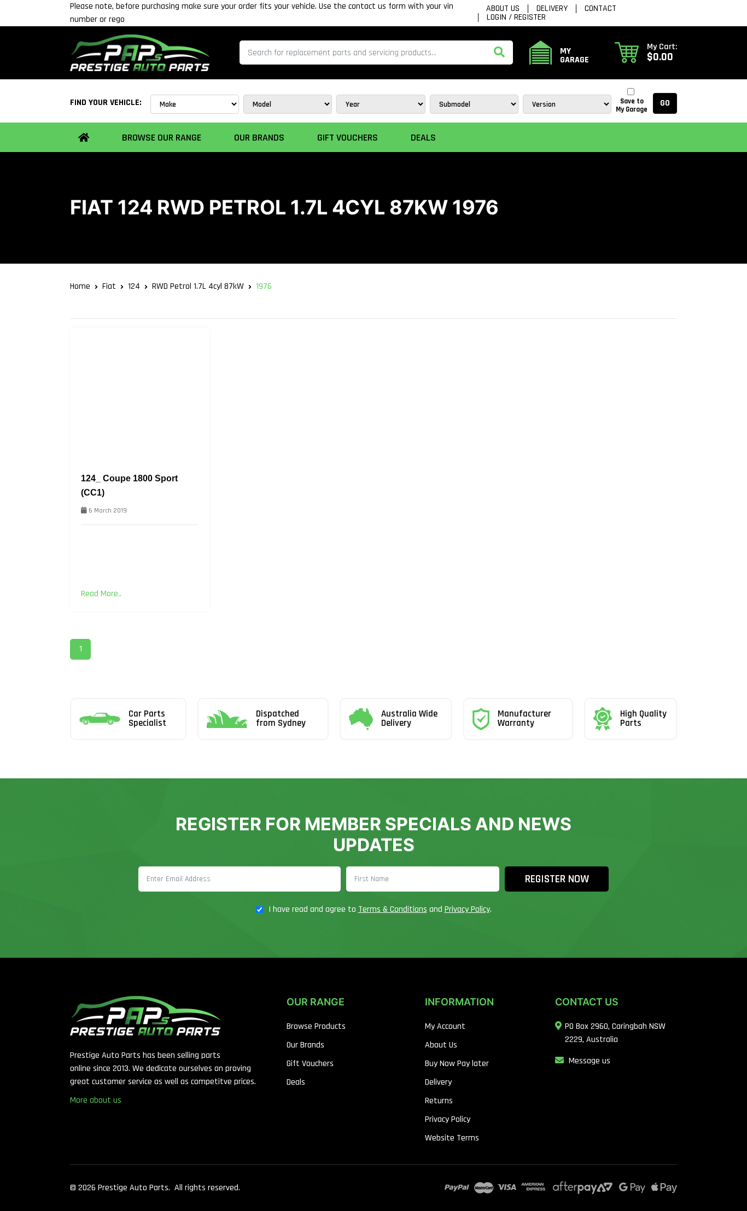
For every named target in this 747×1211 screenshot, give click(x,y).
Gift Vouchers (347, 137)
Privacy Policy (467, 909)
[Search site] (499, 52)
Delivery (552, 8)
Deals (423, 137)
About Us (503, 8)
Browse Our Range (161, 137)
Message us (589, 1061)
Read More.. (101, 593)
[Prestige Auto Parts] (139, 52)
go (665, 103)
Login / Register (516, 17)
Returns (439, 1101)
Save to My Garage (631, 105)
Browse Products (316, 1026)
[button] (646, 52)
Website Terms (452, 1138)
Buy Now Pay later (457, 1063)
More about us (95, 1100)
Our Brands (305, 1045)
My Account (445, 1026)
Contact (600, 8)
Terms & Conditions (392, 909)
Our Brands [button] (259, 137)
